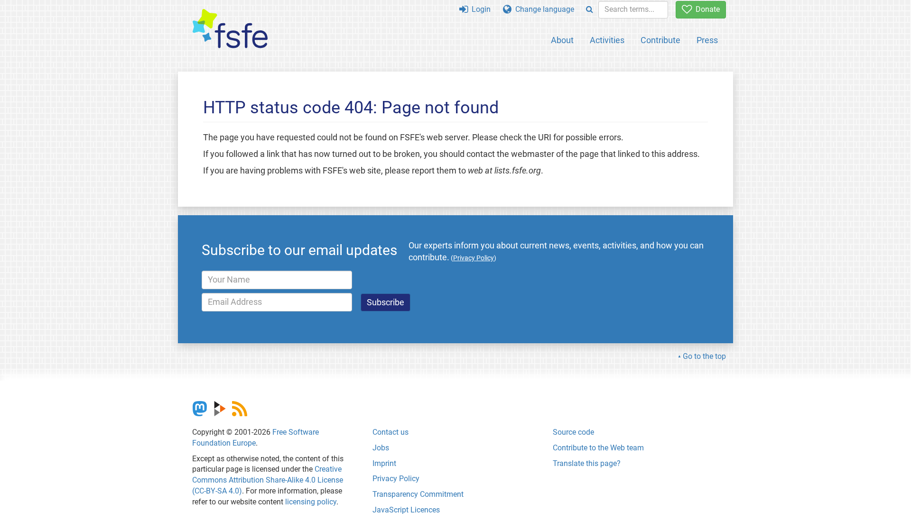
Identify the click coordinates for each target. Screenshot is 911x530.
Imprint (384, 463)
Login (479, 9)
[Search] (589, 9)
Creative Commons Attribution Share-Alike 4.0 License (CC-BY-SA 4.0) (267, 480)
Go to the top (704, 356)
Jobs (380, 447)
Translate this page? (587, 463)
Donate (706, 9)
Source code (573, 432)
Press (707, 40)
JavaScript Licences (406, 509)
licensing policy (310, 501)
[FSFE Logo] (230, 29)
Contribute (660, 40)
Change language (542, 9)
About (562, 40)
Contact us (390, 432)
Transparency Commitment (418, 494)
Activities (607, 40)
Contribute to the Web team (598, 447)
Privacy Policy (395, 478)
